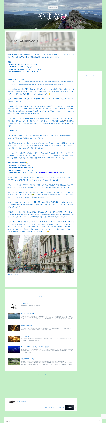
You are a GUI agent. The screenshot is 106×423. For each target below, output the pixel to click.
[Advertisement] (41, 386)
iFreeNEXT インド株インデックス (49, 172)
